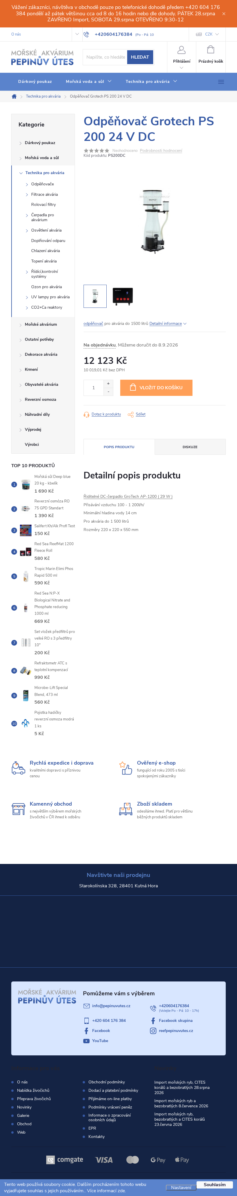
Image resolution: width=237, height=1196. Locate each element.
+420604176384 (174, 1006)
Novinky (24, 1107)
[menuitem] (35, 82)
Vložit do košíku (161, 388)
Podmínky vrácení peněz (110, 1107)
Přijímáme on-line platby (110, 1099)
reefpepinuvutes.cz (176, 1030)
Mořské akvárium (41, 324)
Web (21, 1132)
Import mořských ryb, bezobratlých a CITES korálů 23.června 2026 (179, 1119)
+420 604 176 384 (109, 1020)
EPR (92, 1128)
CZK (208, 34)
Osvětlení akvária (46, 230)
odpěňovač (93, 323)
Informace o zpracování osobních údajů (109, 1117)
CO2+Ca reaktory (46, 307)
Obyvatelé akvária (41, 384)
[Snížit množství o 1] (108, 392)
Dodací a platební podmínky (113, 1090)
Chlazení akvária (45, 251)
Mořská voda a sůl (42, 158)
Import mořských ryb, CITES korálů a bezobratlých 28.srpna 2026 (182, 1088)
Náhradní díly (37, 414)
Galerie (23, 1115)
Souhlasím (215, 1185)
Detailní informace (165, 323)
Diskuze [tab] (190, 447)
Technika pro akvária (44, 173)
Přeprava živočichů (34, 1099)
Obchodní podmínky (106, 1082)
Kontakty (96, 1136)
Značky (43, 445)
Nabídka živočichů (33, 1090)
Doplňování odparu (48, 240)
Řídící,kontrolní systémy (44, 274)
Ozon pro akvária (46, 287)
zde (121, 1191)
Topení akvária (44, 261)
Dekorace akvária (41, 354)
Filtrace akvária (44, 194)
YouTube (100, 1041)
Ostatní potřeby (39, 339)
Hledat (140, 57)
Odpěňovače (42, 184)
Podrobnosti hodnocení (161, 150)
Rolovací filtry (43, 204)
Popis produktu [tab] (119, 447)
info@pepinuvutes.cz (111, 1006)
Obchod (24, 1124)
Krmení (31, 369)
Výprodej (33, 429)
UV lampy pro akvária (50, 297)
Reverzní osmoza (40, 399)
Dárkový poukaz (40, 143)
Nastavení (181, 1188)
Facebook (101, 1030)
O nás (16, 34)
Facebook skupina (176, 1020)
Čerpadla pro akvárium (42, 217)
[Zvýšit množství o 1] (108, 384)
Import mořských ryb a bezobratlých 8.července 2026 (181, 1103)
